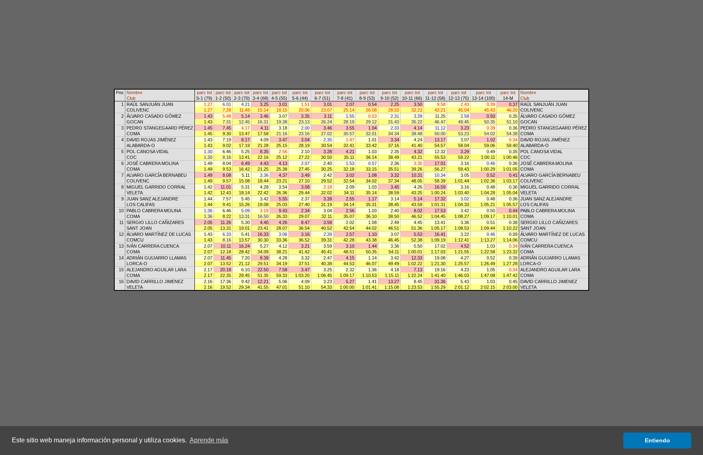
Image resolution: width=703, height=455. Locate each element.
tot (209, 92)
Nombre (134, 92)
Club (131, 98)
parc (201, 92)
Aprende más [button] (209, 440)
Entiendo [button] (657, 440)
